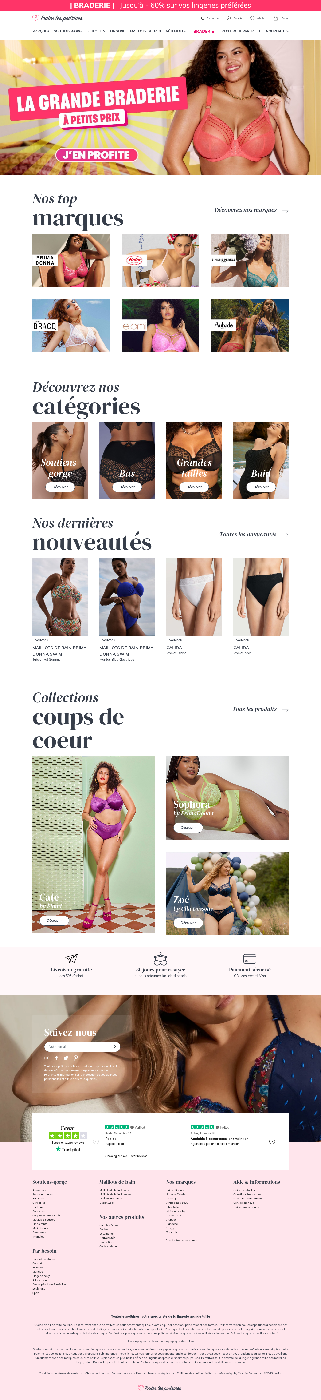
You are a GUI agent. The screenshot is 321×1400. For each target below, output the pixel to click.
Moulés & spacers (43, 1219)
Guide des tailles (244, 1190)
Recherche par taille (241, 31)
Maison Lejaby (175, 1211)
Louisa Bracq (174, 1215)
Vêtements (176, 31)
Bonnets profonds (43, 1259)
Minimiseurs (40, 1228)
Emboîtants (39, 1224)
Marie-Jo (171, 1198)
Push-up (37, 1207)
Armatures (39, 1190)
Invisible (37, 1267)
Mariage (37, 1271)
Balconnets (39, 1198)
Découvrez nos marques (246, 210)
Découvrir (60, 487)
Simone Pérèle (175, 1194)
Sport (35, 1293)
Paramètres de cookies (126, 1373)
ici (94, 1079)
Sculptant (38, 1288)
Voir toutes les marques (181, 1240)
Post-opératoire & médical (49, 1284)
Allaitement (40, 1280)
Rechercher (212, 18)
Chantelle (172, 1207)
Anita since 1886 (177, 1202)
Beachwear (106, 1202)
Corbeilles (38, 1202)
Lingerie (117, 31)
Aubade (171, 1219)
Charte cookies (95, 1373)
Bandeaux (39, 1211)
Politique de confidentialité (194, 1373)
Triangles (38, 1236)
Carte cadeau (108, 1246)
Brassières (39, 1232)
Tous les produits (255, 709)
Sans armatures (42, 1194)
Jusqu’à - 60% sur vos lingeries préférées (160, 5)
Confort (37, 1263)
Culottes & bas (108, 1225)
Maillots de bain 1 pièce (114, 1190)
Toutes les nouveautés (248, 534)
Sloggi (170, 1228)
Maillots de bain (145, 31)
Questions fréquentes (247, 1194)
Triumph (171, 1232)
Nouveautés (277, 31)
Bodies (103, 1229)
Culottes (96, 31)
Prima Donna (175, 1190)
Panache (172, 1224)
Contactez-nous (243, 1202)
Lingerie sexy (41, 1276)
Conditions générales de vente (58, 1373)
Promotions (106, 1242)
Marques (40, 31)
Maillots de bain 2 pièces (115, 1194)
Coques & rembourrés (46, 1215)
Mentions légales (159, 1373)
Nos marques (181, 1181)
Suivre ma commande (247, 1198)
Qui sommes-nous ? (246, 1207)
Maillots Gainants (110, 1198)
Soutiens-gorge (68, 31)
